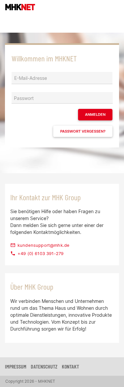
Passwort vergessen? (82, 131)
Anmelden (95, 114)
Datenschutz (44, 366)
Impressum (15, 366)
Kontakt (70, 366)
